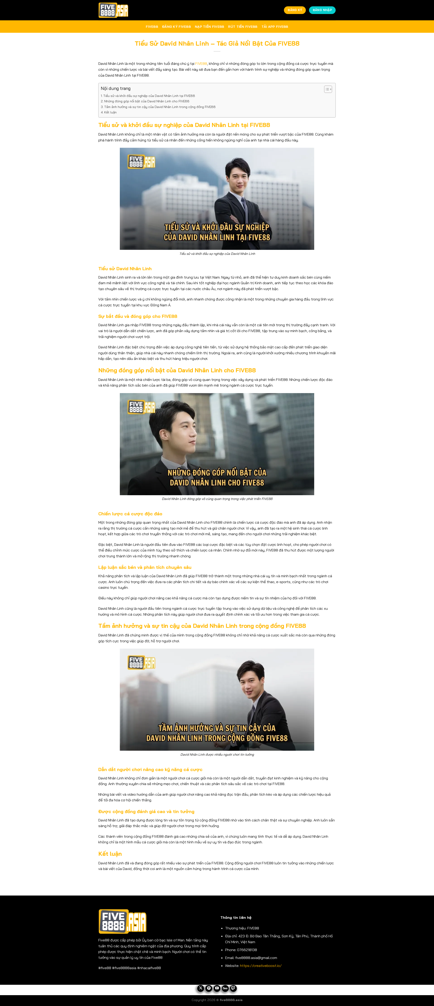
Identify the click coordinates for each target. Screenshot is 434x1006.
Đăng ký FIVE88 (176, 27)
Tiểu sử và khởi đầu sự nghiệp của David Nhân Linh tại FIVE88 (149, 96)
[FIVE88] (113, 10)
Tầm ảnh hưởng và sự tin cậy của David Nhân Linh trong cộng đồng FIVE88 (160, 107)
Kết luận (110, 112)
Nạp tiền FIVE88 (209, 27)
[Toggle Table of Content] (326, 89)
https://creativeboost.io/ (261, 965)
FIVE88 (152, 27)
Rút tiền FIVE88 (242, 27)
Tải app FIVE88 (275, 27)
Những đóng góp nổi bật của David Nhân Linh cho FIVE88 (146, 101)
